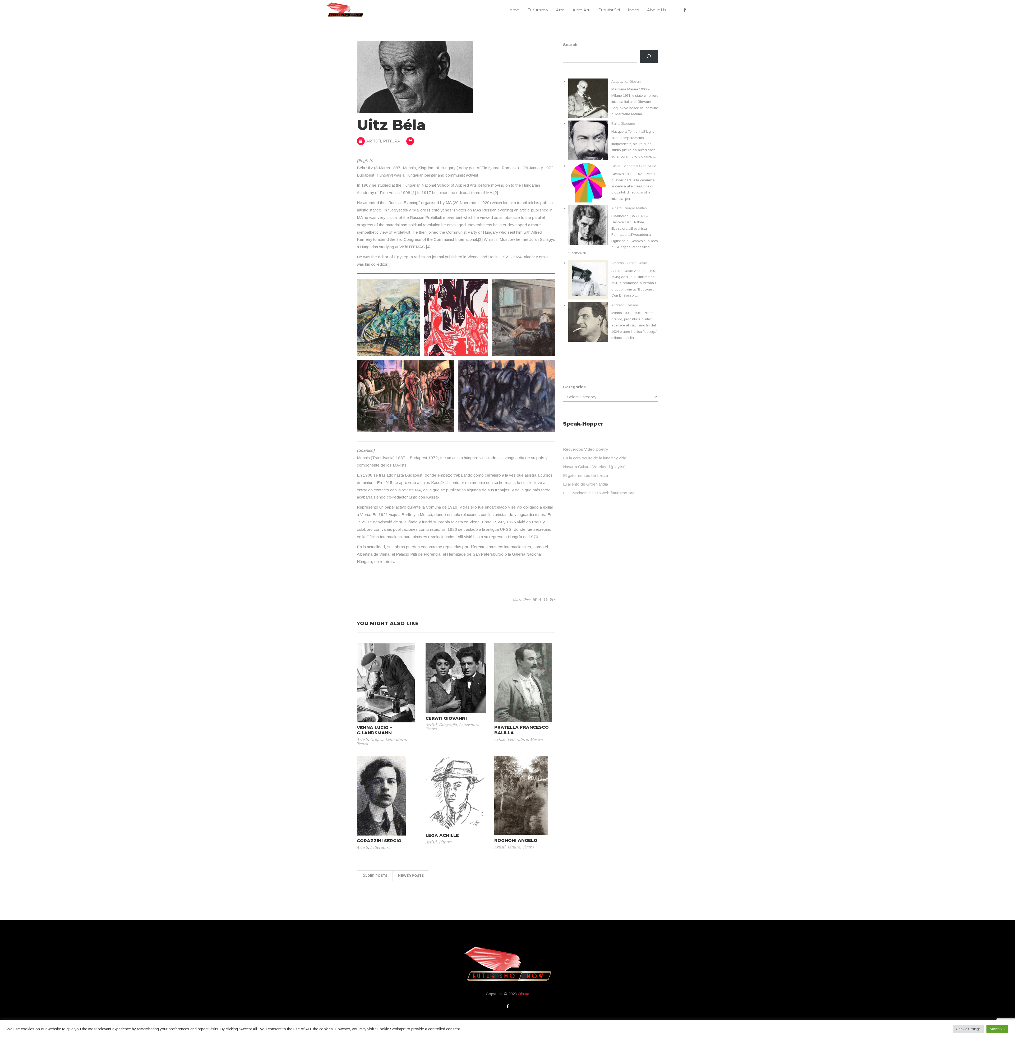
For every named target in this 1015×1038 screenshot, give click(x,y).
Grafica (377, 739)
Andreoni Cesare (624, 305)
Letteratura (396, 739)
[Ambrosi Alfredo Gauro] (588, 279)
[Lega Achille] (456, 793)
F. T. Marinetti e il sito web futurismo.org (599, 493)
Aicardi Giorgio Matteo (629, 208)
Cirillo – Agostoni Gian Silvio (633, 166)
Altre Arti (581, 9)
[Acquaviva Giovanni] (588, 98)
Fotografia (448, 724)
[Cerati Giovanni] (456, 677)
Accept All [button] (997, 1029)
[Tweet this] (535, 599)
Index (633, 9)
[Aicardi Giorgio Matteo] (588, 225)
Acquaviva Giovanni (627, 82)
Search (570, 44)
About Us (656, 9)
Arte (560, 9)
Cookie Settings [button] (968, 1029)
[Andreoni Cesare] (588, 322)
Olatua (523, 993)
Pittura (391, 141)
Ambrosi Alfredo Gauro (629, 263)
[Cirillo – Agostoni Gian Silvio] (588, 182)
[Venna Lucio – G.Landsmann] (386, 682)
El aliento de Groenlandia (585, 484)
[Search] (649, 56)
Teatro (362, 743)
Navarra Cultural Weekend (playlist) (594, 466)
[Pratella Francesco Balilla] (523, 682)
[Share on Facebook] (540, 599)
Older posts (374, 876)
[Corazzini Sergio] (381, 795)
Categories (574, 387)
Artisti (373, 141)
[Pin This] (545, 599)
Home (512, 9)
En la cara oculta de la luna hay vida (594, 458)
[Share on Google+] (552, 599)
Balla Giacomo (623, 124)
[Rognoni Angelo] (521, 795)
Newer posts (411, 876)
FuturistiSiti (609, 9)
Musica (536, 739)
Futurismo (537, 9)
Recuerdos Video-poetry (585, 449)
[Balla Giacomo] (588, 140)
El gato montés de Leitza (585, 475)
